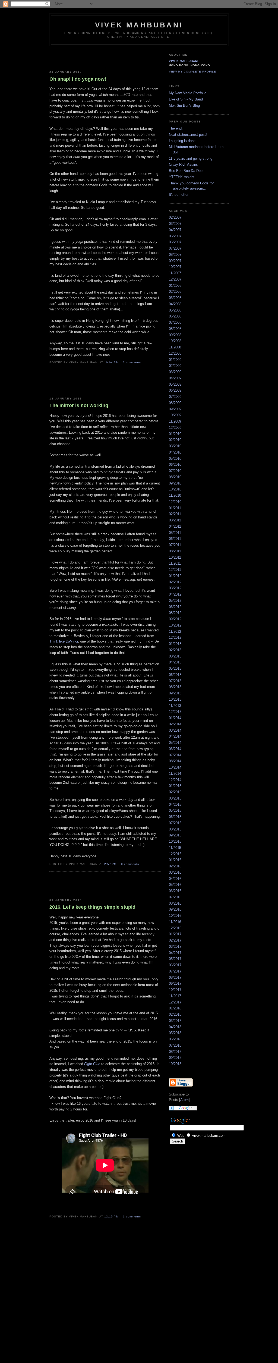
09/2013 (175, 693)
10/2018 (175, 1064)
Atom (184, 1100)
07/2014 (175, 755)
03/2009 (175, 372)
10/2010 (175, 489)
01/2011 (175, 508)
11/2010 (175, 495)
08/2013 (175, 687)
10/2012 (175, 625)
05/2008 (175, 310)
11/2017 (175, 996)
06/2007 (175, 242)
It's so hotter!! (180, 195)
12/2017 (175, 1002)
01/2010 (175, 434)
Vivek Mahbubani (183, 60)
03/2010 (175, 446)
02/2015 (175, 792)
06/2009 (175, 390)
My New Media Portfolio (187, 93)
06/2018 (175, 1039)
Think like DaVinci (63, 641)
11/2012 (175, 631)
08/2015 (175, 829)
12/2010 (175, 502)
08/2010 (175, 477)
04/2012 (175, 594)
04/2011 (175, 526)
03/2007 (175, 224)
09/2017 (175, 983)
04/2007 (175, 230)
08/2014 (175, 761)
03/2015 (175, 798)
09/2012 (175, 619)
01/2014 (175, 718)
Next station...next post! (188, 135)
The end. (176, 128)
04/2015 (175, 804)
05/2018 (175, 1033)
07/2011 (175, 545)
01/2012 (175, 576)
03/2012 (175, 588)
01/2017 (175, 934)
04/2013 (175, 662)
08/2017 (175, 977)
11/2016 (175, 922)
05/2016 (175, 885)
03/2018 (175, 1021)
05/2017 (175, 959)
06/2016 (175, 891)
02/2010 (175, 440)
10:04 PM (111, 362)
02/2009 (175, 366)
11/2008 (175, 347)
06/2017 (175, 965)
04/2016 (175, 879)
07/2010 (175, 471)
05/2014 (175, 743)
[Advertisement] (81, 57)
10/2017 (175, 990)
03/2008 (175, 298)
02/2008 (175, 291)
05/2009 (175, 384)
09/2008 (175, 335)
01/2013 (175, 644)
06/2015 (175, 817)
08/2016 (175, 903)
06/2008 (175, 316)
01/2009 (175, 360)
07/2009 (175, 397)
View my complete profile (192, 71)
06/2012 (175, 607)
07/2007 (175, 248)
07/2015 (175, 823)
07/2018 (175, 1045)
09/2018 (175, 1058)
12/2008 (175, 353)
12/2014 (175, 780)
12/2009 (175, 428)
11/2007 (175, 273)
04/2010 (175, 452)
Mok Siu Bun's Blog (184, 105)
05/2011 (175, 533)
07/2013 (175, 681)
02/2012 (175, 582)
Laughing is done (182, 141)
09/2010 (175, 483)
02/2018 (175, 1014)
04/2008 (175, 304)
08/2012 (175, 613)
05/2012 (175, 601)
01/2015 (175, 786)
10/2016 (175, 916)
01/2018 (175, 1008)
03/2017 (175, 947)
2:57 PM (111, 864)
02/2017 (175, 940)
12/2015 (175, 854)
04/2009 (175, 378)
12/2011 (175, 570)
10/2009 (175, 415)
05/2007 (175, 236)
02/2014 (175, 724)
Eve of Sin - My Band (186, 99)
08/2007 (175, 255)
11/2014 (175, 774)
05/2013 (175, 668)
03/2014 (175, 730)
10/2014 (175, 767)
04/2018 (175, 1027)
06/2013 (175, 675)
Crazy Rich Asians (183, 164)
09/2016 (175, 909)
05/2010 (175, 459)
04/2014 (175, 736)
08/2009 (175, 403)
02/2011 (175, 514)
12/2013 (175, 712)
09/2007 (175, 261)
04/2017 (175, 953)
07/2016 (175, 897)
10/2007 (175, 267)
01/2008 (175, 286)
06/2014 (175, 749)
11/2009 (175, 421)
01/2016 (175, 860)
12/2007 (175, 279)
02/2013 (175, 650)
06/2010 (175, 464)
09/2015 (175, 835)
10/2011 (175, 557)
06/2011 (175, 539)
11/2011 (175, 563)
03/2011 (175, 520)
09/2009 (175, 409)
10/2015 (175, 841)
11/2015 (175, 848)
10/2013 (175, 699)
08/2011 (175, 551)
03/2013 (175, 656)
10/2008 (175, 341)
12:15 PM (111, 1216)
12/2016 (175, 928)
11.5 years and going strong (190, 158)
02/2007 (175, 217)
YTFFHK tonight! (182, 177)
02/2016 (175, 866)
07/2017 (175, 971)
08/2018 (175, 1052)
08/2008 (175, 329)
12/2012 (175, 637)
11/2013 (175, 706)
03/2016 (175, 872)
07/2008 (175, 322)
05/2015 (175, 810)
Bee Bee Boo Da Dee (186, 171)
